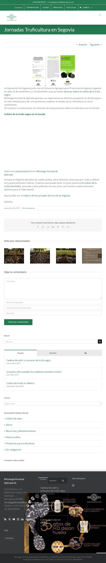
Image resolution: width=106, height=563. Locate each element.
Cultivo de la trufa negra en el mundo (24, 114)
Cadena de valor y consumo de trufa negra (28, 360)
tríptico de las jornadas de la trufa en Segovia (46, 195)
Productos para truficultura (20, 443)
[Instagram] (18, 519)
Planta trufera (13, 437)
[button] (6, 256)
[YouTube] (14, 519)
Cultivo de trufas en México (20, 383)
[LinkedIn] (22, 519)
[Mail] (27, 519)
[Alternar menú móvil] (100, 15)
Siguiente (95, 44)
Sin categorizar (13, 449)
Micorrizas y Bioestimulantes (21, 431)
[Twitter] (9, 519)
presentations (23, 171)
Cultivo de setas (14, 418)
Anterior (83, 44)
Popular (20, 353)
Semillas (9, 538)
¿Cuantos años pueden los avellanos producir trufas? (34, 371)
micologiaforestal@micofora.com (61, 2)
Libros (9, 424)
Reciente (52, 353)
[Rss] (5, 519)
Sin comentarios (28, 208)
